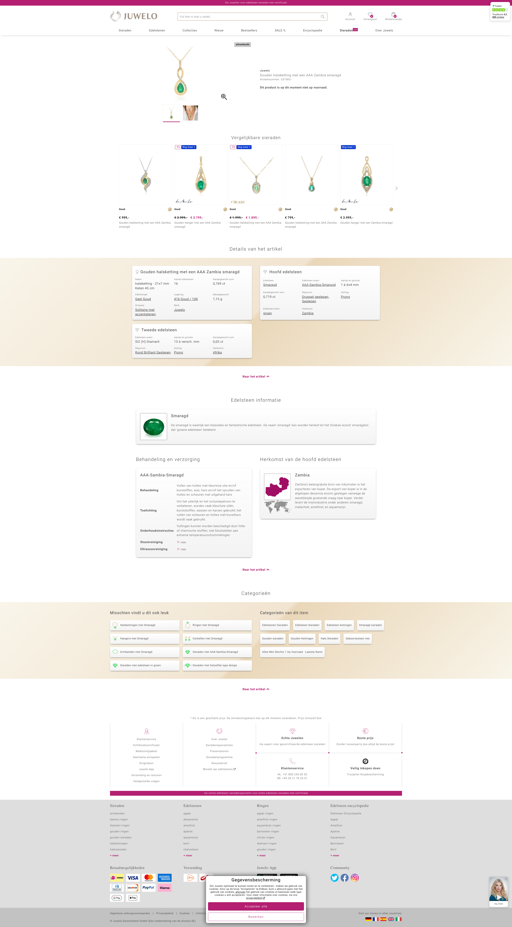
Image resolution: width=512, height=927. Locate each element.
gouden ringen (119, 832)
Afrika (217, 352)
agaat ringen (265, 814)
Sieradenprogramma (219, 757)
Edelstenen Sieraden (275, 625)
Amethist (336, 826)
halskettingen (119, 844)
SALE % (280, 30)
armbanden (117, 814)
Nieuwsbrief (219, 763)
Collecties (190, 30)
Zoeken (323, 16)
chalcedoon (191, 850)
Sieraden (125, 30)
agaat (187, 814)
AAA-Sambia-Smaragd (319, 284)
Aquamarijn (338, 838)
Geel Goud (143, 299)
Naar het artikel (254, 377)
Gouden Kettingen (302, 639)
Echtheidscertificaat (146, 745)
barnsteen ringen (268, 832)
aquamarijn (191, 838)
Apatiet (335, 832)
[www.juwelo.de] (368, 919)
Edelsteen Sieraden (307, 625)
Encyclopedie (312, 30)
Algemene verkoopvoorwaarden (130, 913)
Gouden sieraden (272, 639)
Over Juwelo (384, 30)
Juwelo (179, 309)
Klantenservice (146, 739)
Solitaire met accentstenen (145, 312)
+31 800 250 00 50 (295, 774)
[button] (350, 17)
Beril (334, 850)
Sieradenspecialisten (219, 745)
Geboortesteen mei (358, 639)
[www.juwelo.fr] (376, 919)
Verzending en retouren (146, 775)
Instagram (355, 878)
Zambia (307, 313)
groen (267, 313)
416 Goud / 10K (186, 299)
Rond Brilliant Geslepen (153, 352)
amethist (189, 826)
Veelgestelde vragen (146, 781)
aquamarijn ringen (269, 826)
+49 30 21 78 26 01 (295, 778)
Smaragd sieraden (370, 625)
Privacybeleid (164, 913)
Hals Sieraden (329, 639)
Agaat (334, 820)
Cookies (185, 913)
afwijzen (241, 892)
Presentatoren (219, 751)
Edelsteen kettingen (339, 625)
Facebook (345, 878)
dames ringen (119, 820)
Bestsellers (249, 30)
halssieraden (118, 850)
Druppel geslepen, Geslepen (315, 299)
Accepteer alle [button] (256, 906)
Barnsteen (337, 844)
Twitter (335, 878)
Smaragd (270, 284)
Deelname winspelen (146, 757)
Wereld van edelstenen (218, 769)
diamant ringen (120, 826)
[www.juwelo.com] (391, 919)
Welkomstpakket (146, 751)
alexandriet (191, 820)
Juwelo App (146, 769)
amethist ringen (267, 820)
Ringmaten (146, 763)
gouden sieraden (121, 838)
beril (186, 844)
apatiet (188, 832)
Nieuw (219, 30)
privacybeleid (254, 898)
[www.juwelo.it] (399, 919)
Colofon (201, 913)
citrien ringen (265, 838)
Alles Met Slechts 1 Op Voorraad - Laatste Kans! (292, 652)
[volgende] (396, 188)
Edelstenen (157, 30)
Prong (345, 296)
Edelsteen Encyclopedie (346, 814)
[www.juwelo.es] (383, 919)
